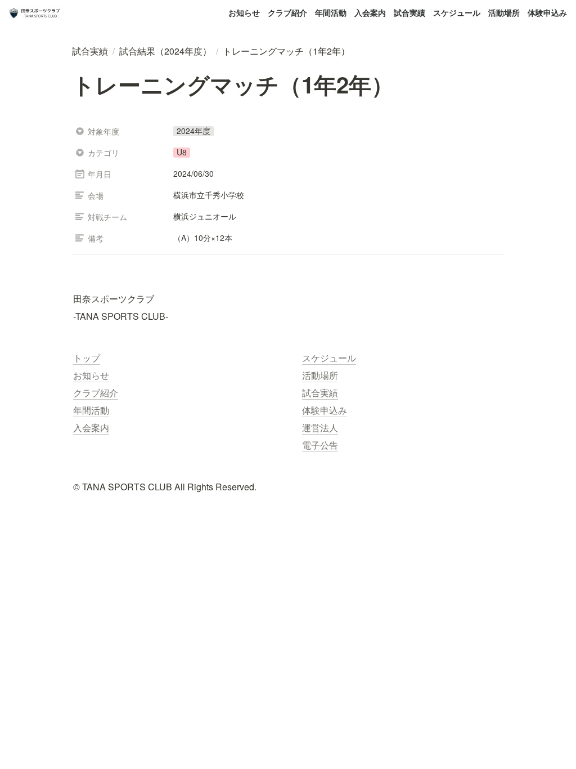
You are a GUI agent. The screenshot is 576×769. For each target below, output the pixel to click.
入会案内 (370, 12)
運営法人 (320, 427)
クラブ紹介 (287, 12)
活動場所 (504, 12)
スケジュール (456, 12)
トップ (86, 357)
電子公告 (320, 445)
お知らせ (244, 12)
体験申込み (547, 12)
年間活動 (330, 12)
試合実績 (409, 12)
